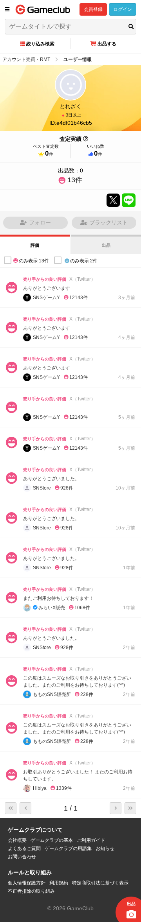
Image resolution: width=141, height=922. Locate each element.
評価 (35, 245)
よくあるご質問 (24, 848)
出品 (106, 245)
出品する (107, 44)
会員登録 (93, 9)
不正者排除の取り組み (31, 891)
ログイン (122, 9)
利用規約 (58, 883)
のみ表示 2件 (84, 261)
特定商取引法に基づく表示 (100, 883)
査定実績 (70, 139)
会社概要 (17, 840)
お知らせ (105, 848)
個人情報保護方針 (26, 883)
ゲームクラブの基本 (52, 840)
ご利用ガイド (91, 840)
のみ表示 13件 (34, 261)
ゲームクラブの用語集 (68, 848)
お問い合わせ (22, 856)
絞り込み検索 (40, 44)
